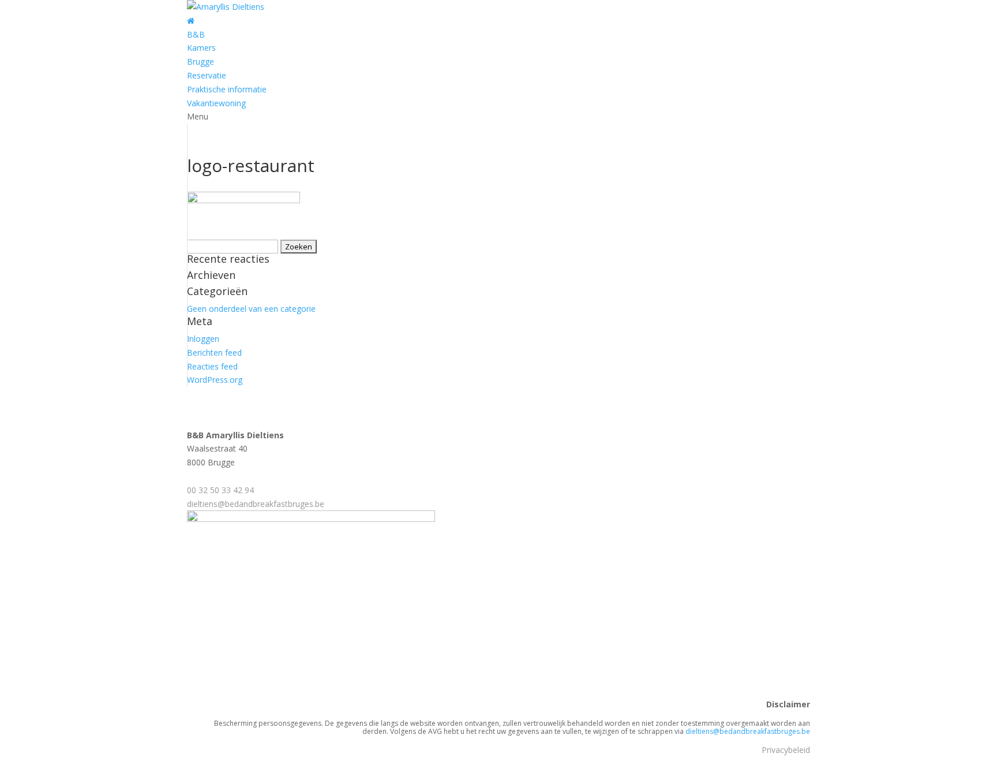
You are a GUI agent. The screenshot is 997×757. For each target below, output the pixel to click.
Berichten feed (214, 352)
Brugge (200, 61)
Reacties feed (212, 366)
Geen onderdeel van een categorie (251, 308)
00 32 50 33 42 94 (220, 489)
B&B (196, 34)
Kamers (201, 47)
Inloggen (203, 338)
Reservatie (206, 75)
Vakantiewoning (216, 103)
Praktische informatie (227, 89)
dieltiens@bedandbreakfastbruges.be (255, 503)
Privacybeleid (786, 749)
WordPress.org (214, 379)
